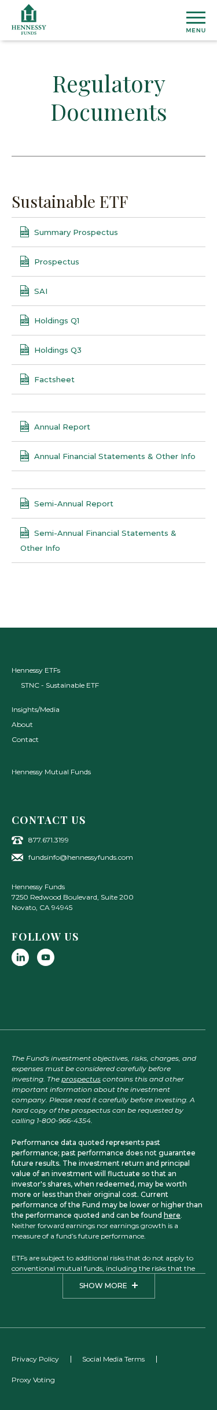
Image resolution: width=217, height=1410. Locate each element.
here (172, 1215)
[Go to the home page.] (29, 19)
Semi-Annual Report (72, 503)
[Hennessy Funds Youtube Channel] (45, 957)
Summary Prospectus (75, 232)
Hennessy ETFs (36, 670)
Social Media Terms (113, 1359)
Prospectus (55, 261)
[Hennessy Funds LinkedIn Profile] (20, 957)
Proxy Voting (33, 1379)
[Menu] (195, 22)
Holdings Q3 (57, 350)
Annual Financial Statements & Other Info (114, 456)
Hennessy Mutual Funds (51, 771)
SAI (39, 291)
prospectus (81, 1079)
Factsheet (53, 379)
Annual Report (61, 426)
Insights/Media (36, 709)
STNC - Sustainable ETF (60, 685)
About (22, 724)
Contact (25, 739)
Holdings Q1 (55, 320)
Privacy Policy (35, 1359)
